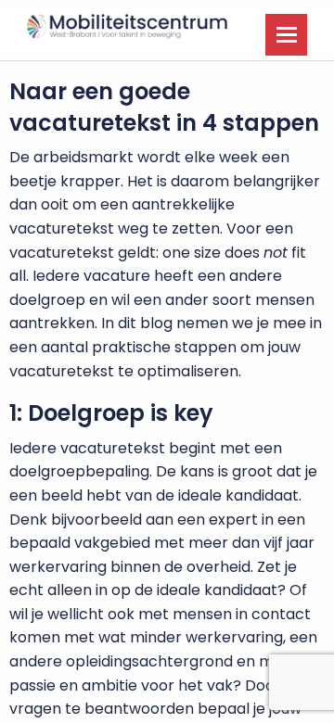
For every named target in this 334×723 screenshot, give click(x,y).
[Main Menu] (286, 35)
